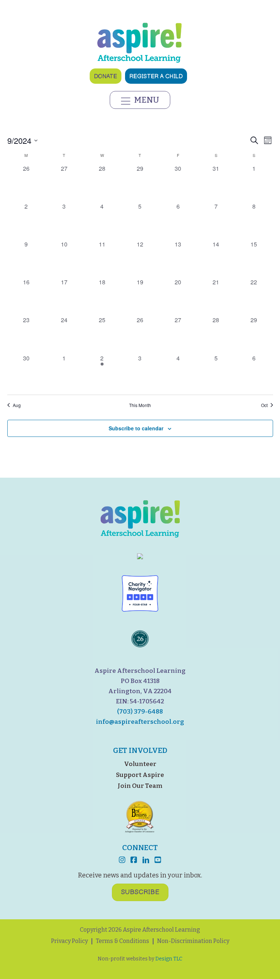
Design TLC (168, 959)
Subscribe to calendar (136, 428)
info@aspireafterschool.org (140, 722)
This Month (140, 405)
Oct (264, 405)
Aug (17, 405)
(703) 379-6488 (140, 711)
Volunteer (140, 764)
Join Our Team (140, 786)
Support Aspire (140, 775)
